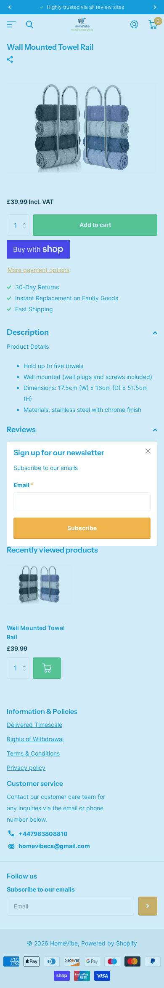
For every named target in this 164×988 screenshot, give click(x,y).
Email (23, 485)
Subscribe (82, 528)
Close (148, 451)
